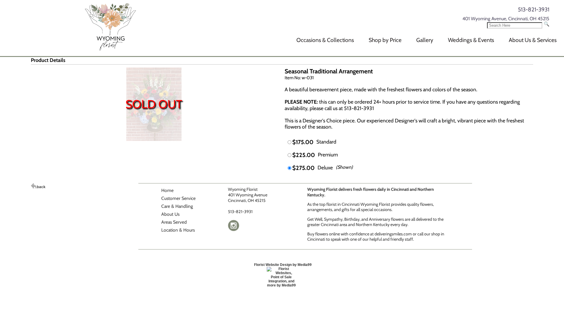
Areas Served (174, 222)
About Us (170, 214)
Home (167, 190)
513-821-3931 (533, 9)
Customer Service (178, 198)
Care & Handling (177, 206)
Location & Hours (178, 230)
